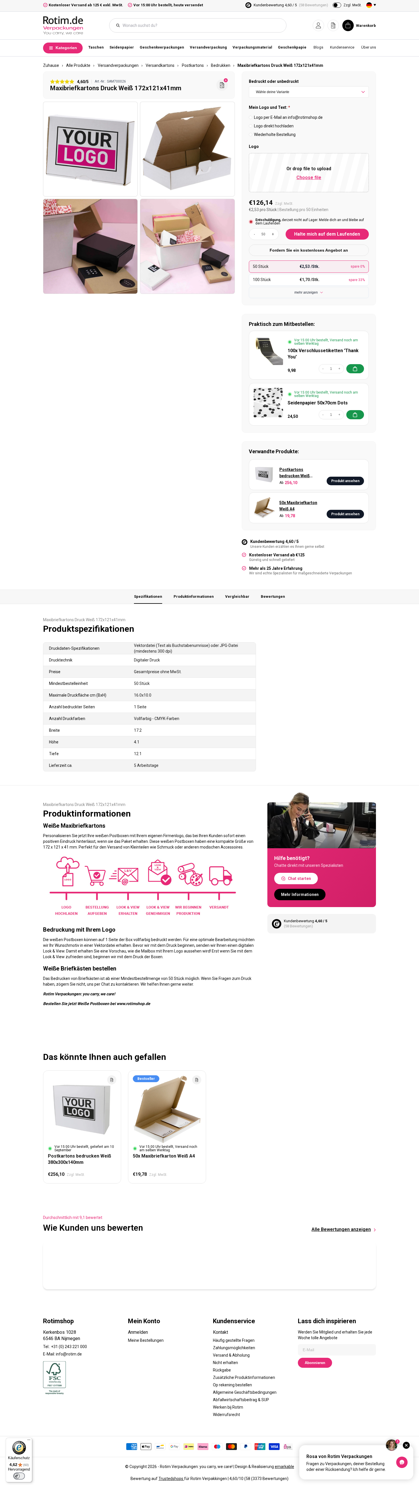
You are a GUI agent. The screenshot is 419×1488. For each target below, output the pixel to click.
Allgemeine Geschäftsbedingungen (244, 1392)
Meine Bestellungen (146, 1340)
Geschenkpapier (293, 47)
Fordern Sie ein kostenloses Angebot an (309, 250)
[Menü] (28, 1441)
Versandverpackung (208, 47)
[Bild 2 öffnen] (187, 149)
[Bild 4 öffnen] (187, 246)
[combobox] (200, 25)
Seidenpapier (121, 47)
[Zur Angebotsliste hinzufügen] (111, 1079)
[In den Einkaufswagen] (355, 368)
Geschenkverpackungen (162, 47)
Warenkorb (366, 25)
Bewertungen (273, 596)
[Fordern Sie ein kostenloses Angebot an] (222, 85)
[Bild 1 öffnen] (90, 149)
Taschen (96, 47)
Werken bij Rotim (228, 1407)
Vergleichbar (237, 596)
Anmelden (138, 1332)
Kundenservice (342, 47)
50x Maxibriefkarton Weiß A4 (298, 505)
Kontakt (220, 1332)
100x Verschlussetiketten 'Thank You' (323, 354)
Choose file (308, 177)
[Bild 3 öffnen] (90, 246)
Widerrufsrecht (226, 1414)
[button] (318, 25)
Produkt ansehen (345, 481)
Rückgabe (222, 1370)
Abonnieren (315, 1363)
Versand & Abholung (231, 1355)
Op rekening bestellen (232, 1385)
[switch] (19, 1476)
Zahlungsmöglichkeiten (234, 1347)
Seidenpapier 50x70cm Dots (318, 403)
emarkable (284, 1466)
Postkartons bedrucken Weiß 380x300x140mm (295, 473)
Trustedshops (171, 1478)
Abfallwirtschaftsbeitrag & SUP (241, 1399)
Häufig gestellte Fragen (234, 1340)
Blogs (318, 47)
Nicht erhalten (225, 1362)
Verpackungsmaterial (252, 47)
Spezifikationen (148, 596)
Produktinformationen (194, 596)
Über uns (368, 47)
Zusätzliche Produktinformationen (244, 1377)
